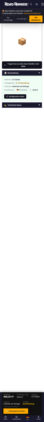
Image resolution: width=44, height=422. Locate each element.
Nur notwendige (8, 19)
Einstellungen (22, 19)
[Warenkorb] (36, 4)
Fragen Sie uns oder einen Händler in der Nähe (23, 65)
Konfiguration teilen (16, 96)
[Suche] (31, 4)
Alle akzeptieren (36, 19)
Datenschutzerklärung (32, 13)
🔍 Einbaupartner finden (15, 411)
